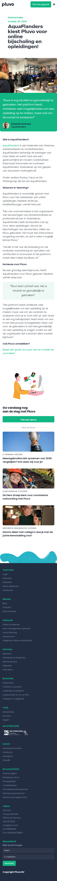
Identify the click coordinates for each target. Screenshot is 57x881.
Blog (5, 603)
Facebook (7, 752)
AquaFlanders (11, 145)
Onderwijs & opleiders (13, 690)
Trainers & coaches (12, 686)
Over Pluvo (8, 669)
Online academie (11, 624)
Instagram (8, 756)
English (6, 719)
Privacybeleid (9, 781)
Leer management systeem (16, 628)
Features (7, 578)
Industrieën (8, 682)
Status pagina (10, 773)
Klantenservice (10, 661)
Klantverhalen (9, 611)
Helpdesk (7, 582)
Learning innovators (12, 748)
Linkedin (6, 760)
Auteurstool (8, 636)
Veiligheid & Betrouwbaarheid (17, 640)
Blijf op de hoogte (12, 845)
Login (5, 574)
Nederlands (8, 711)
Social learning (10, 632)
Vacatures (8, 590)
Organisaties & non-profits (16, 694)
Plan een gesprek (40, 4)
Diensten (7, 653)
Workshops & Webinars (14, 657)
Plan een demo (29, 419)
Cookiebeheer (10, 785)
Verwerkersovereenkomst (15, 789)
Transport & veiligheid (13, 698)
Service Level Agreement (15, 797)
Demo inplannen (11, 586)
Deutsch (7, 715)
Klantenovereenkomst (14, 793)
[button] (54, 4)
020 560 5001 (9, 821)
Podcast (7, 607)
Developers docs (11, 777)
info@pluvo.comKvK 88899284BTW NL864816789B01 (13, 829)
